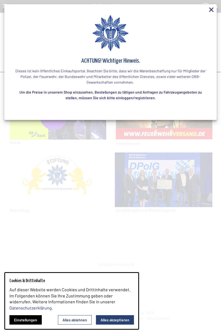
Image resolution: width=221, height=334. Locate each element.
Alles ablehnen (75, 320)
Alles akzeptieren (115, 320)
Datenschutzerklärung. (31, 307)
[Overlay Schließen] (211, 9)
